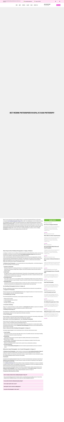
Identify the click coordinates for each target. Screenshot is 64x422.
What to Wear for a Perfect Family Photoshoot (52, 235)
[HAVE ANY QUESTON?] (42, 5)
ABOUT (20, 5)
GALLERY (28, 5)
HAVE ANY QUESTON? (47, 4)
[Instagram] (57, 1)
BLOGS (31, 5)
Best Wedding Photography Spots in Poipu (51, 301)
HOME (16, 5)
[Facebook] (53, 1)
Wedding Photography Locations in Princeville (52, 311)
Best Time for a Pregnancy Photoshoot (51, 224)
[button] (23, 375)
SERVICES (23, 5)
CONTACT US (36, 5)
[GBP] (55, 1)
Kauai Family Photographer (49, 282)
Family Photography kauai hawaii (50, 292)
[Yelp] (59, 1)
